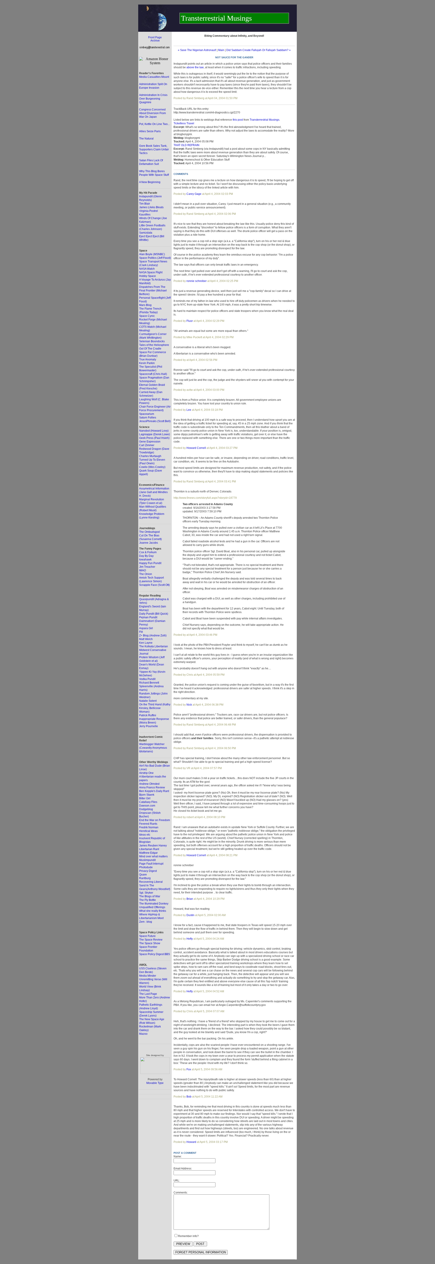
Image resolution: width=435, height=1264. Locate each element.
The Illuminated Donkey (153, 903)
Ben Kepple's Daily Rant (154, 791)
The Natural (146, 138)
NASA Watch (147, 268)
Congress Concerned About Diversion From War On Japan (152, 113)
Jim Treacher (147, 566)
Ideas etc (144, 834)
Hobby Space (147, 276)
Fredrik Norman (148, 827)
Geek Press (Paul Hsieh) (154, 438)
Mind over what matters (153, 856)
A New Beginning (149, 182)
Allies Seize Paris (150, 131)
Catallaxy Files (148, 802)
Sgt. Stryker (146, 892)
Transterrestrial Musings (264, 119)
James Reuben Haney (153, 845)
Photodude (146, 867)
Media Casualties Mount (154, 76)
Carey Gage (193, 194)
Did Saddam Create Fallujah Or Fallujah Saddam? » (258, 50)
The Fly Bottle (147, 900)
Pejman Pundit (148, 617)
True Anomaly (147, 359)
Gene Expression (149, 441)
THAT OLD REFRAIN (186, 145)
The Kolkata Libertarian (153, 646)
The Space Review (150, 939)
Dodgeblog (146, 809)
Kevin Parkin (147, 363)
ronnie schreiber (196, 281)
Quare (143, 874)
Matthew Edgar (148, 852)
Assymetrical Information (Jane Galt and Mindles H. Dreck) (154, 492)
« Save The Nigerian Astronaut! (197, 50)
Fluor (189, 321)
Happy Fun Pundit (150, 563)
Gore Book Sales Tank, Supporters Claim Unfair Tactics (154, 149)
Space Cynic (147, 316)
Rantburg (145, 878)
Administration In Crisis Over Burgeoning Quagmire (153, 98)
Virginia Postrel (148, 211)
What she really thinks (152, 910)
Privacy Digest (148, 871)
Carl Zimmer (146, 445)
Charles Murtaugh (150, 456)
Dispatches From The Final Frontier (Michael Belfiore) (153, 290)
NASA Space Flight (150, 272)
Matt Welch (146, 639)
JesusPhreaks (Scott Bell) (155, 421)
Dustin (190, 915)
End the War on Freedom (154, 820)
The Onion (145, 574)
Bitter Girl (144, 798)
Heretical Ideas (148, 831)
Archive (155, 40)
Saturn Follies (147, 417)
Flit (141, 631)
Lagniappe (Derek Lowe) (154, 434)
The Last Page (148, 993)
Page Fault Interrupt (151, 863)
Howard (191, 1142)
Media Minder (147, 975)
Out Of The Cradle (150, 348)
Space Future (147, 936)
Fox (188, 1069)
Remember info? (188, 1236)
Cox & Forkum (148, 552)
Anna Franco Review (152, 787)
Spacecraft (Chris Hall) (153, 374)
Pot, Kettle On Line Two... (154, 124)
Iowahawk (145, 559)
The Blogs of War (149, 896)
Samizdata (145, 232)
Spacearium (146, 414)
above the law (195, 67)
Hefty (189, 938)
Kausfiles (144, 214)
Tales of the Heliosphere (154, 345)
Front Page (155, 37)
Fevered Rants (148, 823)
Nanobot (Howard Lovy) (154, 430)
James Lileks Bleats (151, 207)
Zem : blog (145, 921)
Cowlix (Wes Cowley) (152, 467)
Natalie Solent (148, 700)
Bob (188, 1096)
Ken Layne (145, 642)
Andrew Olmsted (149, 783)
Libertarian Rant (149, 849)
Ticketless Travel (184, 123)
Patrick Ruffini (147, 715)
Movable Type (155, 1083)
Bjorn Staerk (146, 794)
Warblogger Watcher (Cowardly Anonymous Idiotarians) (153, 748)
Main (221, 50)
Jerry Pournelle (148, 726)
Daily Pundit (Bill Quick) (153, 613)
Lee (188, 409)
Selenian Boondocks (152, 341)
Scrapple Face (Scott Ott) (154, 585)
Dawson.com (147, 805)
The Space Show (149, 943)
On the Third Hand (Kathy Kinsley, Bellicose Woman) (154, 708)
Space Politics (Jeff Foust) (155, 257)
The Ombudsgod (149, 531)
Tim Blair (144, 203)
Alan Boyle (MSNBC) (152, 254)
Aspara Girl (146, 628)
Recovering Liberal (151, 881)
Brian (189, 898)
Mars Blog (145, 305)
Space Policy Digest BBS (154, 954)
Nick (189, 704)
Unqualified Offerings (152, 907)
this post (238, 119)
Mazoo (143, 1033)
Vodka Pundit (147, 679)
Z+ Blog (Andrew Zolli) (153, 635)
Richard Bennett (149, 682)
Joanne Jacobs (148, 542)
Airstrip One (146, 773)
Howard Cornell (196, 448)
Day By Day (146, 555)
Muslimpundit (147, 860)
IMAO (142, 570)
